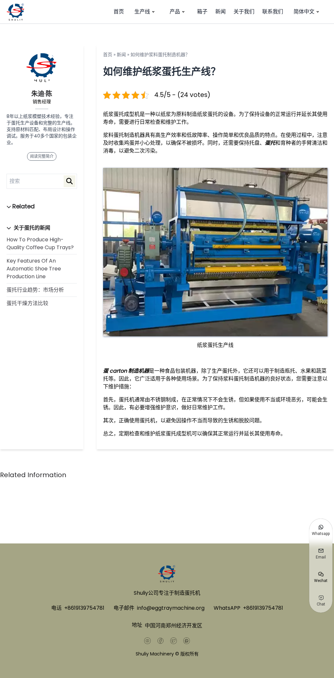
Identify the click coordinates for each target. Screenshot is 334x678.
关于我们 (244, 11)
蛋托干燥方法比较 (27, 303)
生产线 (142, 11)
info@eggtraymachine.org (171, 608)
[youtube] (147, 641)
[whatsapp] (186, 641)
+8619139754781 (84, 608)
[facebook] (160, 641)
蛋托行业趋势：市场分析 (35, 290)
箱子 (202, 11)
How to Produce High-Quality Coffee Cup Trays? (40, 243)
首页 (119, 11)
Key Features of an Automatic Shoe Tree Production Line (34, 268)
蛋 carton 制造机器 (126, 371)
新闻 (220, 11)
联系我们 (272, 11)
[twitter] (173, 641)
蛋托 (270, 143)
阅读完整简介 (41, 156)
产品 (175, 11)
